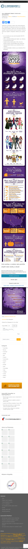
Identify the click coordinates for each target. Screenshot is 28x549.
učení (1, 541)
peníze (10, 538)
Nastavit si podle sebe (14, 283)
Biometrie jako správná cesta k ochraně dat (11, 396)
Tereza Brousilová (21, 16)
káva (9, 536)
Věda (4, 370)
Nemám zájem (14, 279)
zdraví (21, 541)
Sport (4, 366)
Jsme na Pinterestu (7, 427)
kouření (6, 536)
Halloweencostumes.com (10, 316)
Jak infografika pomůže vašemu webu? (9, 505)
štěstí (8, 542)
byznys (9, 533)
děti (22, 533)
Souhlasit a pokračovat (14, 275)
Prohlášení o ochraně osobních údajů (17, 285)
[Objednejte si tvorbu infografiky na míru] (12, 388)
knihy (3, 536)
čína (6, 542)
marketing (16, 536)
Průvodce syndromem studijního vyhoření (11, 400)
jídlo (1, 536)
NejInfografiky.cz (11, 6)
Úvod (3, 498)
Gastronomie (5, 359)
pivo (13, 538)
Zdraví (4, 377)
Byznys (4, 349)
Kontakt (3, 507)
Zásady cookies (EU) (6, 509)
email (24, 533)
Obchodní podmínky (6, 511)
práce (20, 538)
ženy (10, 542)
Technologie (5, 368)
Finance (4, 357)
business (5, 533)
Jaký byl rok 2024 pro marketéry (9, 403)
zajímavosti (13, 541)
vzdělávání (8, 541)
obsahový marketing (4, 538)
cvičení (19, 533)
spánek (15, 539)
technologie (21, 539)
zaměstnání (17, 541)
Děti (4, 355)
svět (17, 539)
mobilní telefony (21, 536)
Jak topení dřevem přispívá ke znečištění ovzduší (12, 526)
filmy (6, 535)
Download (4, 319)
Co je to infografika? (6, 503)
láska (12, 536)
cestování (13, 533)
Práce (4, 362)
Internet (4, 360)
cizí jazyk (16, 533)
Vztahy (4, 373)
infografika (17, 535)
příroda (23, 538)
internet (24, 535)
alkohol (2, 533)
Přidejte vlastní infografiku (7, 500)
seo (5, 539)
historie (11, 535)
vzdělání (4, 541)
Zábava (9, 16)
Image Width (4, 325)
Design (4, 353)
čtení (4, 542)
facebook (3, 535)
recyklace (2, 539)
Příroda (4, 364)
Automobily (5, 348)
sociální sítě (10, 540)
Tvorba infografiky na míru (7, 502)
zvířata (2, 542)
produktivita (16, 538)
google (9, 535)
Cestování (5, 351)
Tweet (3, 20)
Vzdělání (5, 371)
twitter (24, 539)
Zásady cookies (6, 285)
